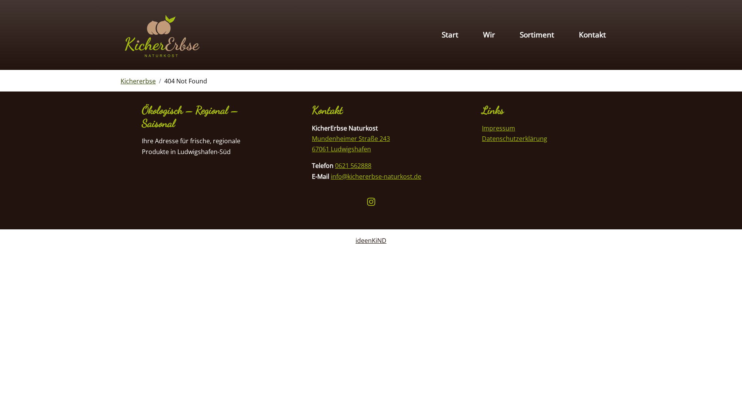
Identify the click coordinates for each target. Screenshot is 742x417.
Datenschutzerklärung (514, 138)
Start (450, 34)
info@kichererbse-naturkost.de (376, 176)
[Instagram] (371, 202)
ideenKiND (371, 240)
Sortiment (537, 34)
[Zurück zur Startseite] (161, 35)
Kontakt (592, 34)
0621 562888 (353, 165)
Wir (489, 34)
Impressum (498, 128)
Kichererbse (138, 81)
